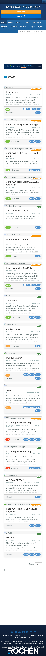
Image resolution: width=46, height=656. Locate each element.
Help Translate (20, 643)
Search (28, 22)
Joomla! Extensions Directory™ (23, 6)
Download (20, 11)
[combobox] (32, 31)
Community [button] (37, 22)
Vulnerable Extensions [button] (19, 27)
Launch (20, 16)
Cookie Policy (33, 641)
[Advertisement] (23, 598)
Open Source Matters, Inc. (21, 647)
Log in (32, 27)
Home (3, 22)
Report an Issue (31, 643)
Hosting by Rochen (23, 655)
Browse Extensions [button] (15, 22)
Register (40, 27)
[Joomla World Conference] (23, 66)
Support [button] (4, 27)
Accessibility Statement (9, 641)
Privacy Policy (23, 641)
